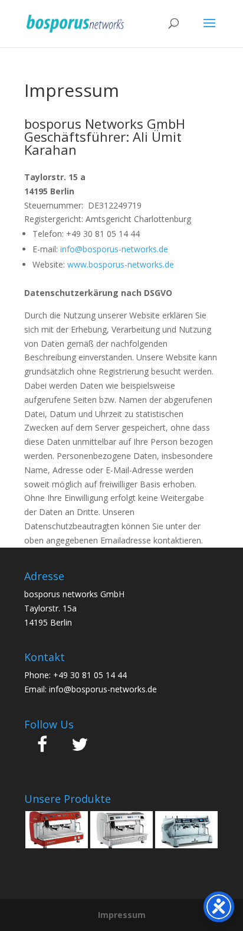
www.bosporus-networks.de (120, 264)
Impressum (122, 914)
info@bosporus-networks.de (114, 249)
